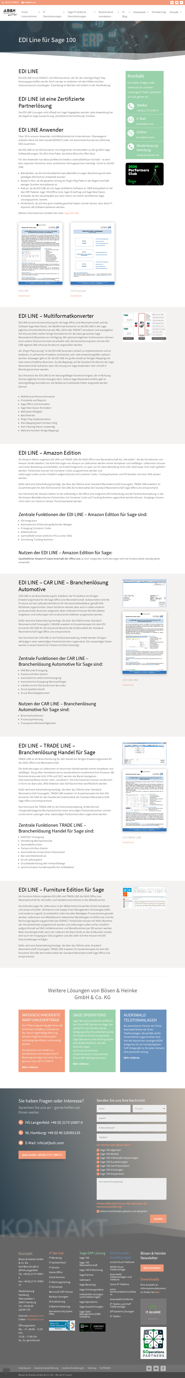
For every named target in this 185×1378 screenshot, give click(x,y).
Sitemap (92, 1367)
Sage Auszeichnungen (91, 1306)
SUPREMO (105, 1367)
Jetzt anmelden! (152, 1268)
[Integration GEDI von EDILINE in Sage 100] (144, 341)
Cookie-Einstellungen (73, 1367)
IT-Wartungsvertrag (59, 1282)
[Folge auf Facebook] (181, 2)
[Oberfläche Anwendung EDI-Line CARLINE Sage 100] (144, 606)
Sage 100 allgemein (110, 1150)
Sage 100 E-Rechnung (91, 1270)
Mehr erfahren (30, 1067)
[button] (6, 1371)
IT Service (54, 1267)
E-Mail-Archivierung (60, 1306)
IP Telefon (115, 1316)
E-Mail (141, 118)
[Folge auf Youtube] (176, 2)
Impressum (24, 1367)
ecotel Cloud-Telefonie (122, 1262)
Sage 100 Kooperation (112, 1173)
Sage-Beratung (87, 1284)
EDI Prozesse (78, 291)
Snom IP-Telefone (119, 1284)
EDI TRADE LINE (132, 837)
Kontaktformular (145, 137)
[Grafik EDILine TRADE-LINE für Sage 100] (144, 764)
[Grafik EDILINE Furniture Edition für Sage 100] (144, 907)
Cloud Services (57, 1277)
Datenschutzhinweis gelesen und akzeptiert (123, 1211)
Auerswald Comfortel (121, 1299)
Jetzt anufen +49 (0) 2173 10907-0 (42, 1155)
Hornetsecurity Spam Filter (60, 1312)
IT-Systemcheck (57, 1262)
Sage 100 (84, 1257)
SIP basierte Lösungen (122, 1311)
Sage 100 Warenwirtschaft (88, 1264)
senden (158, 1218)
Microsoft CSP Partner (61, 1291)
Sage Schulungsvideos (91, 1289)
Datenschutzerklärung (46, 1367)
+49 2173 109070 (11, 2)
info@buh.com (30, 2)
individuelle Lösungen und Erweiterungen (91, 1296)
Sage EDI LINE (71, 213)
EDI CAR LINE (130, 680)
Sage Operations (88, 1301)
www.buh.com (36, 1315)
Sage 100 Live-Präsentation (115, 1165)
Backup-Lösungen (58, 1296)
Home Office (56, 1272)
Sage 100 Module (109, 1154)
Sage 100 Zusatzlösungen (114, 1161)
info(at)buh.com (35, 1319)
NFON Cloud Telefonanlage (117, 1268)
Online (141, 132)
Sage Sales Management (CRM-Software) (90, 1314)
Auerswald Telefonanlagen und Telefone (121, 1277)
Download (24, 295)
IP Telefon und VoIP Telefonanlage (120, 1305)
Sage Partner (86, 1274)
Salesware (84, 1279)
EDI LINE (23, 291)
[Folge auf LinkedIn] (172, 2)
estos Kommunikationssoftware (123, 1292)
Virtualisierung (57, 1301)
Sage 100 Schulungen (111, 1169)
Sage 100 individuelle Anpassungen (119, 1157)
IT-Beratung (55, 1257)
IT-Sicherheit (56, 1287)
